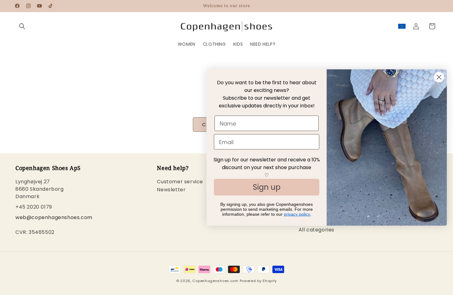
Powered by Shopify (258, 280)
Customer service (180, 182)
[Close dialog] (439, 77)
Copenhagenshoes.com (215, 280)
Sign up (266, 187)
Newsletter (171, 189)
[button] (22, 26)
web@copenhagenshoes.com (53, 217)
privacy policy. (297, 214)
